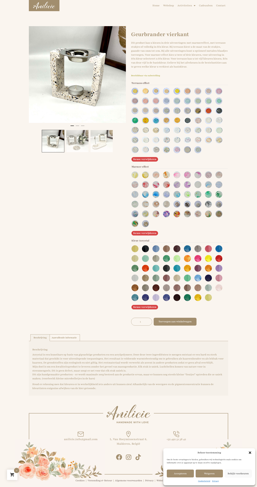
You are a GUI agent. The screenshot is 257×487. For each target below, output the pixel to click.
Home (156, 5)
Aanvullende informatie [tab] (64, 337)
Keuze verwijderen (144, 159)
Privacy (215, 481)
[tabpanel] (77, 74)
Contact (221, 5)
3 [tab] (82, 127)
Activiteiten (184, 5)
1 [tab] (72, 127)
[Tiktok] (138, 457)
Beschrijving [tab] (40, 337)
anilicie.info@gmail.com (81, 439)
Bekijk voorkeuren (238, 473)
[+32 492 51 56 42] (176, 434)
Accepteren (180, 473)
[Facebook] (119, 457)
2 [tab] (77, 127)
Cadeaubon (206, 5)
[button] (250, 452)
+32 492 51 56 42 (176, 439)
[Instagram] (129, 457)
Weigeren (209, 473)
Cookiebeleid (204, 481)
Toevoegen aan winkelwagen (175, 321)
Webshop (168, 5)
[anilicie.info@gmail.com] (81, 434)
